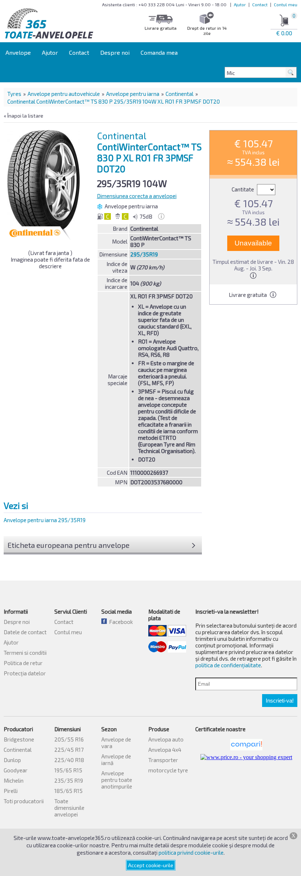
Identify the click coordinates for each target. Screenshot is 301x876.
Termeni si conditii (25, 652)
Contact (260, 4)
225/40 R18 (69, 760)
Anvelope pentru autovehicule (64, 93)
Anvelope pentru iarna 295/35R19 (45, 520)
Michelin (13, 780)
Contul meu (285, 4)
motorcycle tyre (168, 770)
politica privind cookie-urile (191, 852)
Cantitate (243, 189)
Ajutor (240, 4)
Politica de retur (23, 663)
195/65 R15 (68, 770)
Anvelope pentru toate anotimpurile (116, 780)
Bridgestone (19, 739)
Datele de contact (25, 632)
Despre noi (115, 52)
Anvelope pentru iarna (132, 93)
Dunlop (12, 760)
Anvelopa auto (166, 739)
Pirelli (11, 790)
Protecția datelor (25, 673)
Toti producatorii (24, 801)
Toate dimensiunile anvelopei (69, 808)
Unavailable (253, 243)
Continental (179, 93)
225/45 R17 (69, 749)
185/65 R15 (68, 790)
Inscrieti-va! (280, 700)
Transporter (163, 760)
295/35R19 (144, 254)
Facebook (120, 621)
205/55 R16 (69, 739)
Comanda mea (159, 52)
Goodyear (16, 770)
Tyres (14, 93)
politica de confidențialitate (228, 665)
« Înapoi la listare (23, 115)
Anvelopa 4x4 (164, 749)
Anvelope (18, 52)
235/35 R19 (68, 780)
